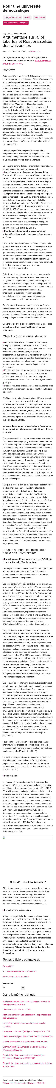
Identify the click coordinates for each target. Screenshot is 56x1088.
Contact (31, 1083)
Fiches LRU (8, 966)
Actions (27, 17)
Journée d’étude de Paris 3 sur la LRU (19, 971)
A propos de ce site (12, 17)
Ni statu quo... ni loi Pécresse (16, 976)
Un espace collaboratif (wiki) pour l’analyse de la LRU (26, 1031)
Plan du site (8, 1083)
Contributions (39, 17)
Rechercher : (9, 983)
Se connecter (21, 1083)
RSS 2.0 (40, 1083)
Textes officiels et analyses (16, 22)
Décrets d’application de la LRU (17, 1009)
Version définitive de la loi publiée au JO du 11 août (25, 1041)
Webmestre (35, 52)
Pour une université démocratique (22, 8)
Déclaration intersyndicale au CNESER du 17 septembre (28, 1036)
